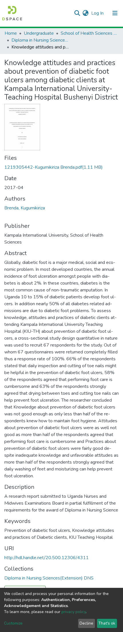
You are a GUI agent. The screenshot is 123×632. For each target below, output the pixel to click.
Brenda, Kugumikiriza (24, 208)
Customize (13, 623)
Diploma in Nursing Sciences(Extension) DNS (40, 40)
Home (11, 33)
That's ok (106, 623)
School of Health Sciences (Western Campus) (89, 33)
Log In (98, 13)
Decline (86, 623)
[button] (85, 13)
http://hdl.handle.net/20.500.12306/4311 (46, 558)
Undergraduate (39, 33)
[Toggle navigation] (115, 13)
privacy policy (73, 612)
